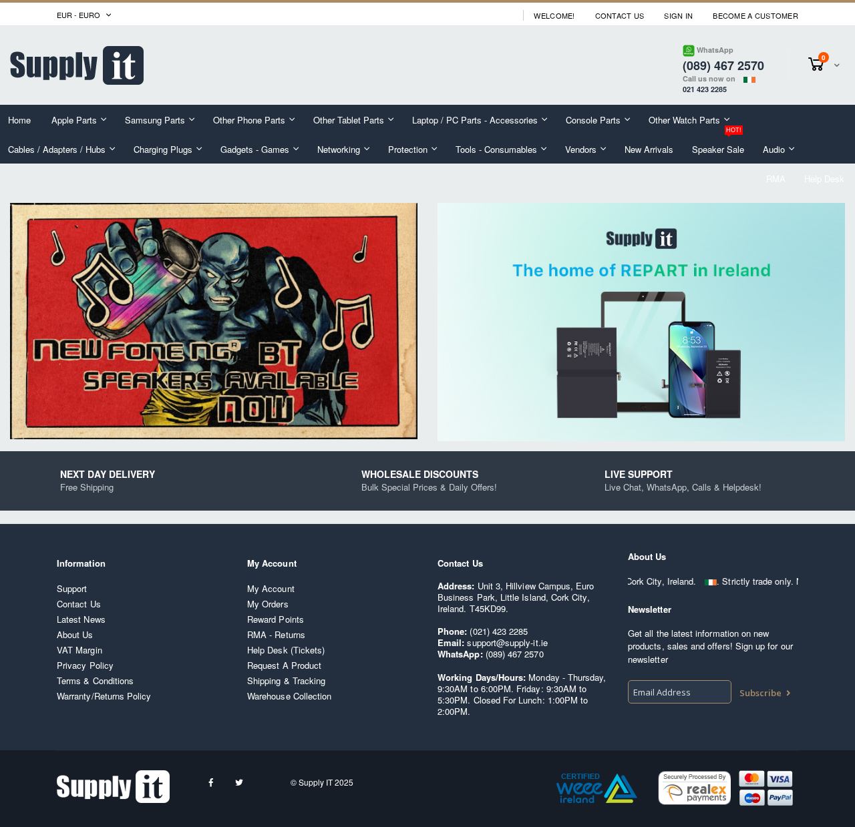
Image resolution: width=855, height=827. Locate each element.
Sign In (678, 16)
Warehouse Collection (289, 696)
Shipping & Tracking (286, 680)
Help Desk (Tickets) (286, 649)
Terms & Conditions (95, 680)
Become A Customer (755, 16)
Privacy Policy (85, 665)
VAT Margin (79, 649)
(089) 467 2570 (515, 653)
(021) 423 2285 (499, 631)
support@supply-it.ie (507, 642)
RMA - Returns (276, 634)
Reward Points (275, 619)
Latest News (81, 619)
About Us (75, 634)
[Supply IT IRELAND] (77, 65)
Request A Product (284, 665)
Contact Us (620, 16)
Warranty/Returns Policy (104, 696)
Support (72, 588)
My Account (271, 588)
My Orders (268, 603)
